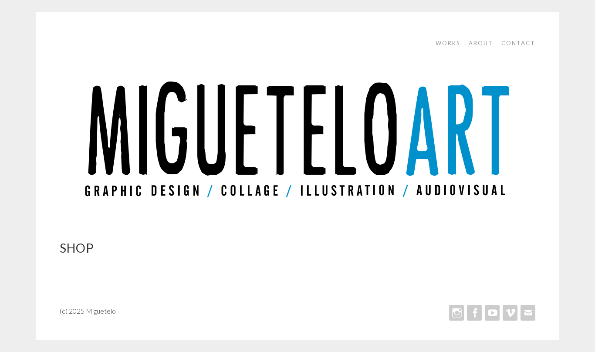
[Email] (527, 313)
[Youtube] (491, 313)
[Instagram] (455, 313)
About (481, 43)
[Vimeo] (509, 313)
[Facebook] (473, 313)
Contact (518, 43)
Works (448, 43)
